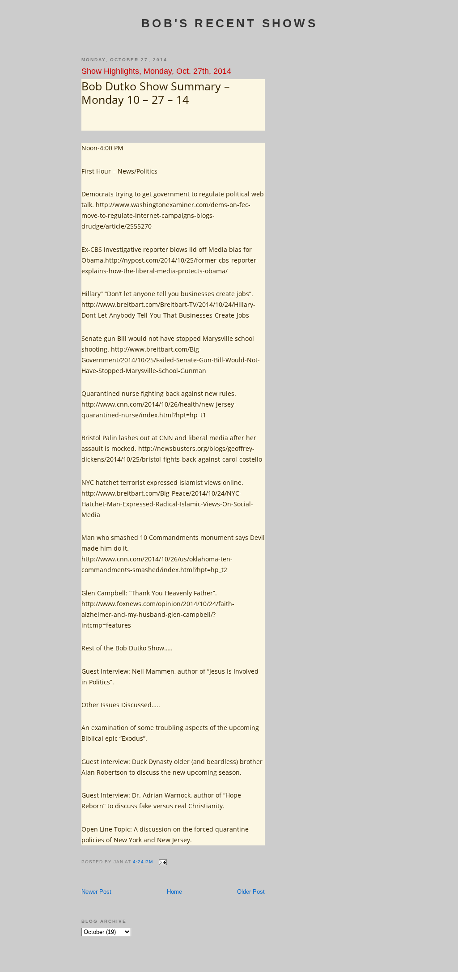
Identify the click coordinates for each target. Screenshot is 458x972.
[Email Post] (162, 861)
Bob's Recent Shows (229, 23)
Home (174, 891)
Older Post (251, 891)
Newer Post (96, 891)
